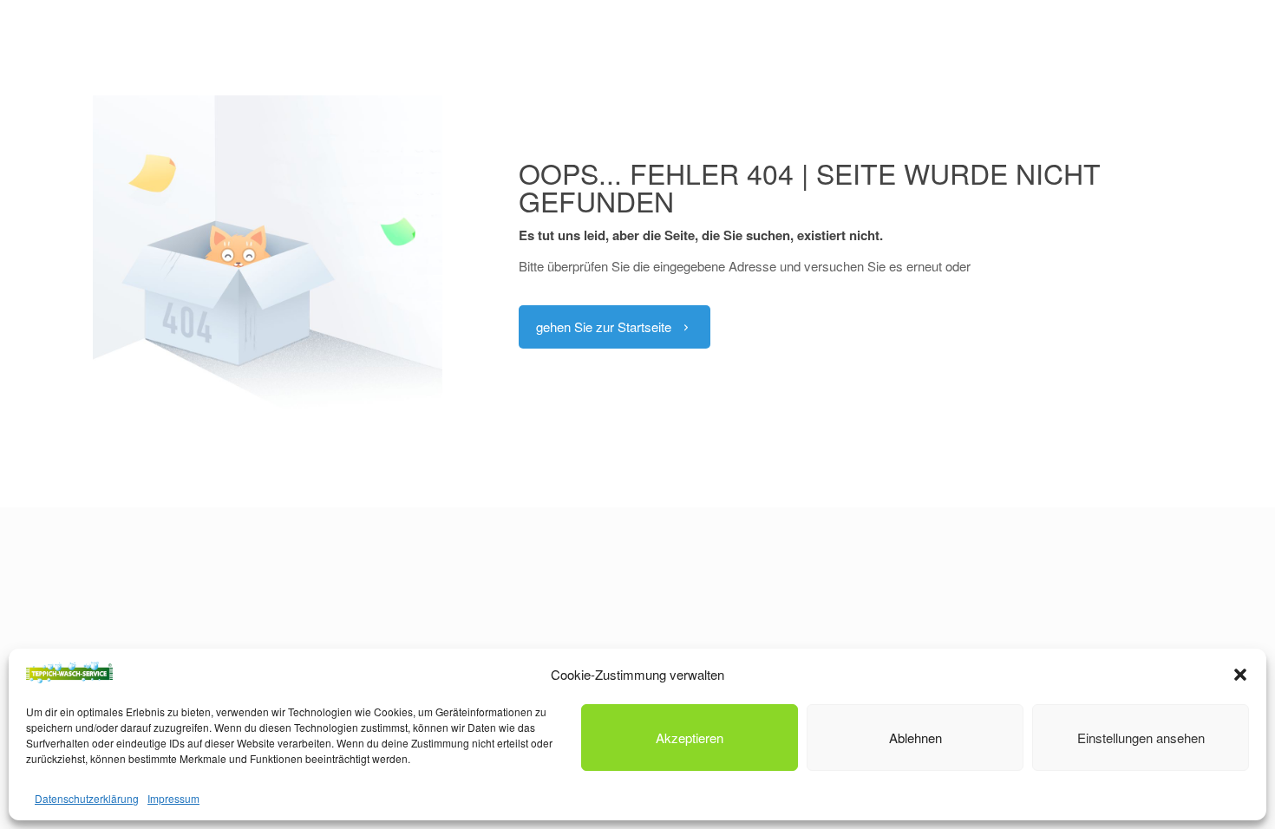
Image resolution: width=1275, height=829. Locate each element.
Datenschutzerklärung (87, 798)
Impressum (173, 798)
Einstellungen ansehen (1141, 737)
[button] (1240, 674)
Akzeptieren (689, 737)
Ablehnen (915, 737)
